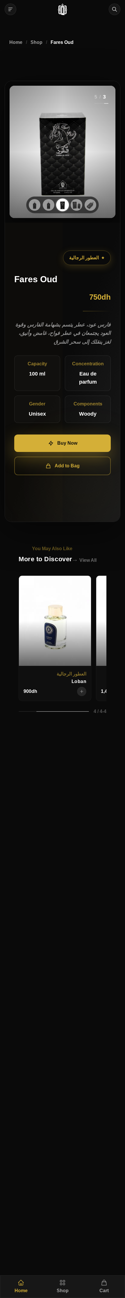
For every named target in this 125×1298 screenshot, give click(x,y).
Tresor (79, 681)
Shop (36, 42)
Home (15, 42)
